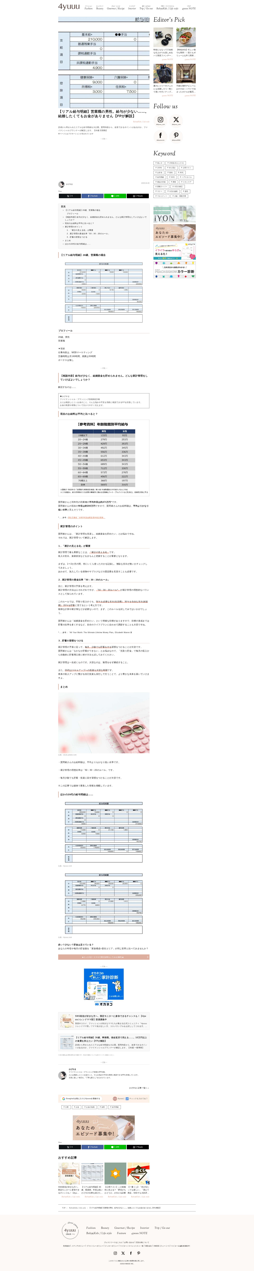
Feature (121, 1233)
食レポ (159, 163)
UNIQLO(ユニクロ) (176, 163)
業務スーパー (162, 186)
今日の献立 (178, 186)
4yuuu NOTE (139, 1233)
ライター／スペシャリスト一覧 (131, 1246)
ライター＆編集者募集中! (180, 1246)
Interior (144, 1228)
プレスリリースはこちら (113, 1242)
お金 (77, 1107)
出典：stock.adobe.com (67, 755)
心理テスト (187, 168)
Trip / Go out (162, 1228)
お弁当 (159, 172)
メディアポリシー (78, 1246)
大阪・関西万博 (180, 196)
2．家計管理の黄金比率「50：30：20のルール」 (88, 234)
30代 (173, 177)
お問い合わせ (129, 1242)
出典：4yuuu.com (65, 866)
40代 (181, 172)
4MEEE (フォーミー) (161, 1246)
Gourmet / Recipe (124, 1228)
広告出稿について (142, 1242)
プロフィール (72, 214)
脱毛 (186, 191)
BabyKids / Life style (99, 1233)
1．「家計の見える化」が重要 (80, 230)
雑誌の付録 (161, 182)
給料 (103, 1107)
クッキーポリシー (111, 1246)
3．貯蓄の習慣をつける (77, 237)
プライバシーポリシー (95, 1246)
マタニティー (162, 196)
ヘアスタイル (187, 177)
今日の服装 (173, 191)
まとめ (68, 240)
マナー (159, 191)
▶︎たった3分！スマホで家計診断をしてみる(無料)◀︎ (102, 957)
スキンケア (187, 182)
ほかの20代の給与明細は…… (78, 244)
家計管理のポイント (73, 227)
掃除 (174, 182)
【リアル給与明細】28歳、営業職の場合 (82, 210)
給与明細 (115, 1107)
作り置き (172, 168)
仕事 (67, 1107)
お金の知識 (90, 1107)
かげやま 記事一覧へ (138, 1088)
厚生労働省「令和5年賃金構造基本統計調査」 (86, 518)
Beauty (105, 1228)
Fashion (91, 1228)
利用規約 (66, 1246)
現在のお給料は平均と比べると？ (79, 223)
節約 (171, 172)
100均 (159, 168)
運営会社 (148, 1246)
